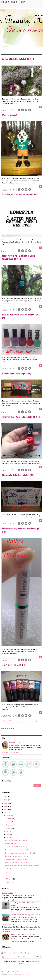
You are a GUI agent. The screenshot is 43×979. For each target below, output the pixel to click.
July (7, 831)
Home (2, 2)
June (7, 834)
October (8, 822)
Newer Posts (7, 721)
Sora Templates (12, 974)
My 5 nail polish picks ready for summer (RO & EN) (20, 853)
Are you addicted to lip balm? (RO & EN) (18, 59)
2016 (6, 800)
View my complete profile (11, 752)
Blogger (21, 963)
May (7, 837)
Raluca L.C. (15, 742)
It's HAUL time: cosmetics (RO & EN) (16, 373)
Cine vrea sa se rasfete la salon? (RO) (18, 475)
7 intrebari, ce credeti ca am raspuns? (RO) (19, 194)
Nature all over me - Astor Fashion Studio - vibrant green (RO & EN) (19, 257)
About (7, 2)
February (9, 879)
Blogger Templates (18, 971)
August (8, 828)
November (9, 818)
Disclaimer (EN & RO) (8, 924)
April (7, 873)
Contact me (14, 2)
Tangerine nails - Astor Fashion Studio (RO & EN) (21, 416)
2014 (6, 806)
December (9, 815)
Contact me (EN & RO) (9, 893)
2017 (6, 797)
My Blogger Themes (23, 974)
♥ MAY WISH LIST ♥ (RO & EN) (14, 665)
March (8, 876)
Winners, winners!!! (9, 115)
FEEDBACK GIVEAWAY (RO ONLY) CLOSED (25, 934)
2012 (6, 812)
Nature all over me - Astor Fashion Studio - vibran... (20, 850)
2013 (6, 809)
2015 (6, 803)
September (9, 825)
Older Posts (35, 722)
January (8, 882)
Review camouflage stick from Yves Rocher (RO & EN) (22, 865)
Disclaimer (22, 2)
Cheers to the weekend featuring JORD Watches (25, 915)
